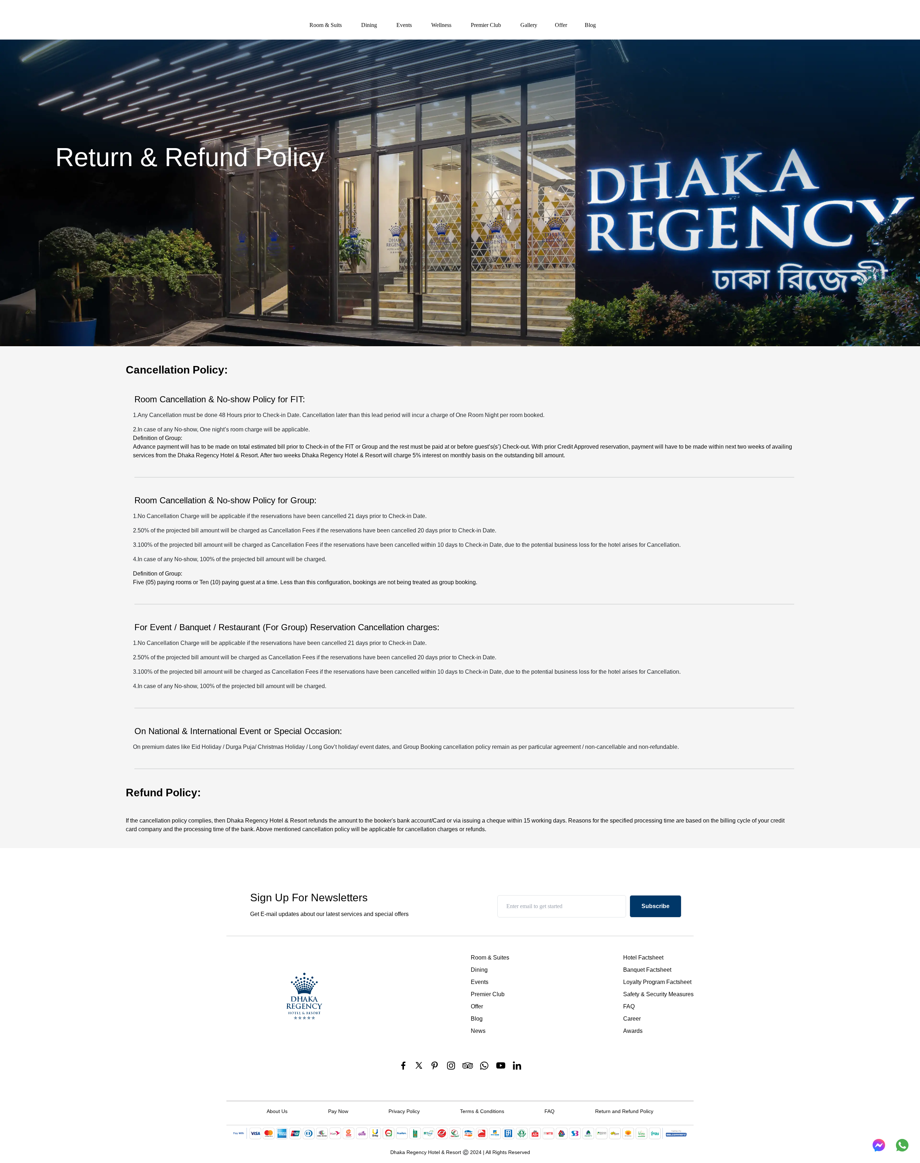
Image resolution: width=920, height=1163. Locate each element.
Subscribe (655, 906)
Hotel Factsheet (643, 957)
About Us (277, 1111)
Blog (590, 25)
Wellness (441, 25)
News (478, 1031)
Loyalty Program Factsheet (657, 982)
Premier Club (486, 25)
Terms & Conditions (482, 1111)
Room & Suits (325, 25)
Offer (561, 25)
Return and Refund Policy (624, 1111)
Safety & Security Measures (658, 994)
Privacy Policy (404, 1111)
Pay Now (338, 1111)
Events (404, 25)
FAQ (629, 1006)
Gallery (528, 25)
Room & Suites (490, 957)
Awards (633, 1031)
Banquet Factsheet (647, 970)
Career (632, 1019)
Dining (369, 25)
